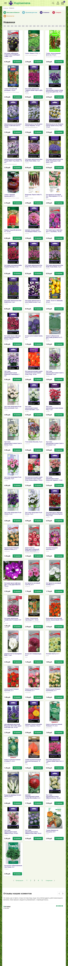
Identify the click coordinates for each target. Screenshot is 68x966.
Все (5, 26)
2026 (12, 26)
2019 (38, 26)
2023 (23, 26)
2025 (16, 26)
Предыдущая (19, 880)
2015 (53, 26)
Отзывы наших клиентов (17, 893)
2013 (60, 26)
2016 (49, 26)
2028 (8, 26)
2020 (34, 26)
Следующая (49, 880)
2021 (31, 26)
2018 (42, 26)
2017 (45, 26)
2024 (19, 26)
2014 (57, 26)
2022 (27, 26)
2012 (64, 26)
